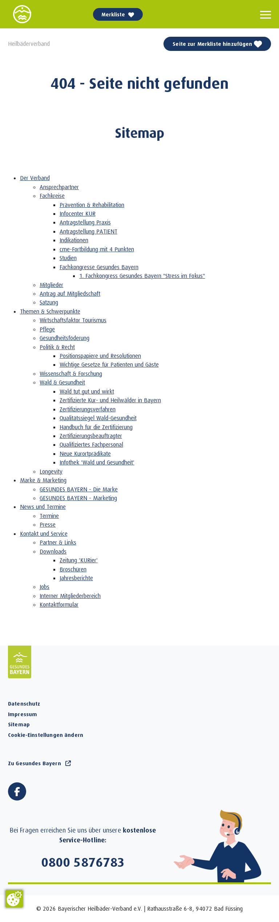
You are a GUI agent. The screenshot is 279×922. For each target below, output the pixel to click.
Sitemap (19, 724)
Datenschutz (24, 703)
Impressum (22, 714)
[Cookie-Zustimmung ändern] (14, 898)
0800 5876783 (83, 861)
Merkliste (113, 14)
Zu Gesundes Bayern (34, 763)
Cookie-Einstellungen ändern (45, 734)
